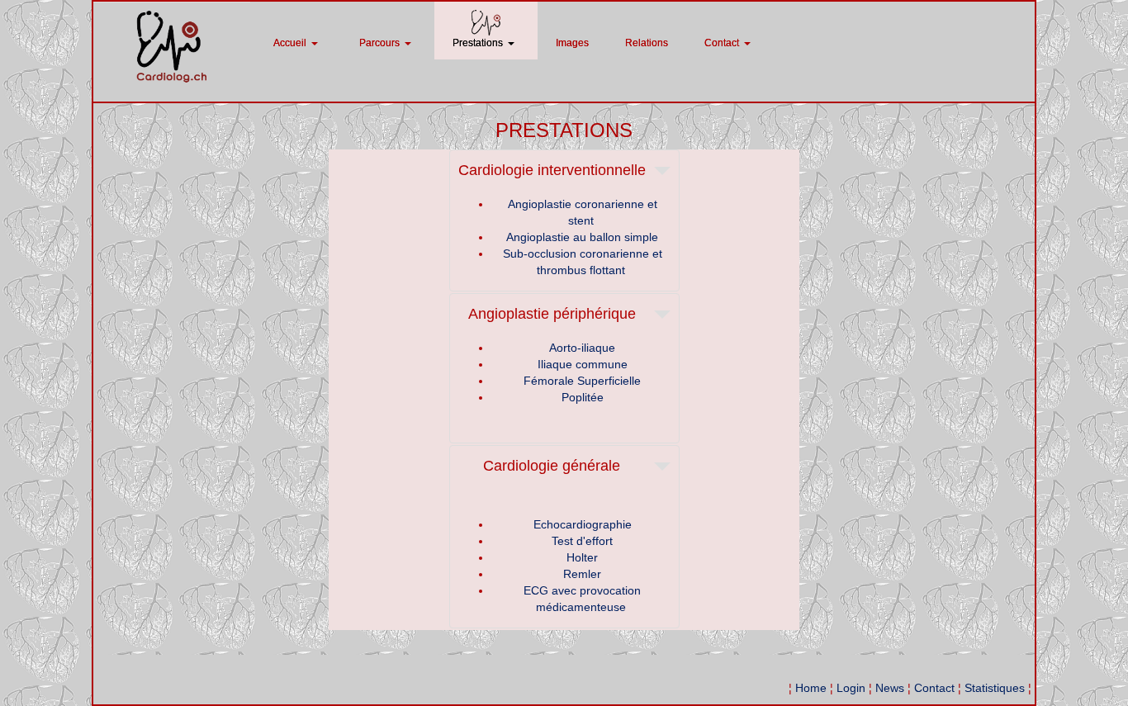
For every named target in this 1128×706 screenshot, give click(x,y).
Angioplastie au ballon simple (582, 237)
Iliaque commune (583, 364)
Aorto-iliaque (582, 347)
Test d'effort (582, 540)
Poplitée (583, 397)
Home (811, 687)
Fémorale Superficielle (582, 380)
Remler (582, 573)
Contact (934, 687)
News (889, 687)
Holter (582, 557)
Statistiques (994, 687)
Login (851, 687)
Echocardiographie (582, 524)
